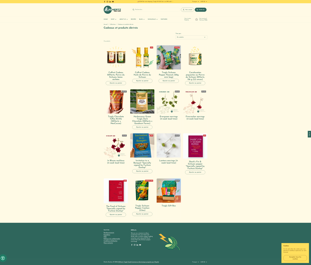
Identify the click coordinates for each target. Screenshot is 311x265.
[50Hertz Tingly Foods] (112, 10)
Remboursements (109, 232)
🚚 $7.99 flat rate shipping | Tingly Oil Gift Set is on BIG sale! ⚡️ (155, 1)
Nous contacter (108, 243)
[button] (201, 10)
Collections (113, 24)
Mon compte (188, 9)
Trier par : (178, 33)
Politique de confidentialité (112, 239)
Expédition (107, 234)
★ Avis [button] (309, 134)
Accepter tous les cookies (295, 258)
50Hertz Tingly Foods (124, 262)
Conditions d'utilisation (110, 241)
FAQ (105, 236)
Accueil (106, 24)
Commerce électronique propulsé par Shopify (145, 262)
